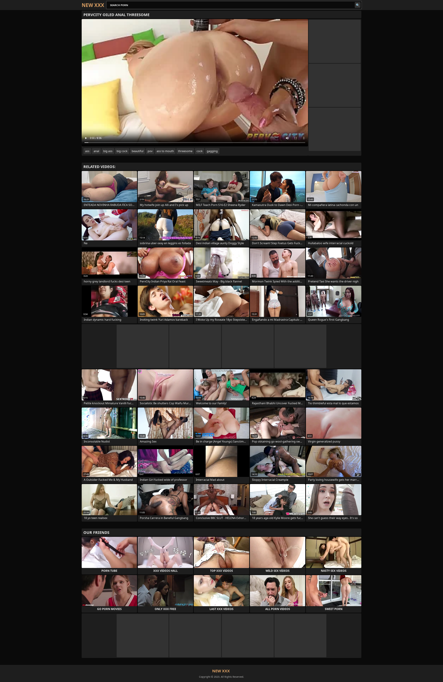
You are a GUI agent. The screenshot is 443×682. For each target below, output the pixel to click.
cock (200, 151)
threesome (185, 151)
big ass (107, 151)
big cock (122, 151)
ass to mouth (165, 151)
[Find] (358, 5)
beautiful (137, 151)
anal (96, 151)
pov (150, 151)
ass (87, 151)
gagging (212, 151)
